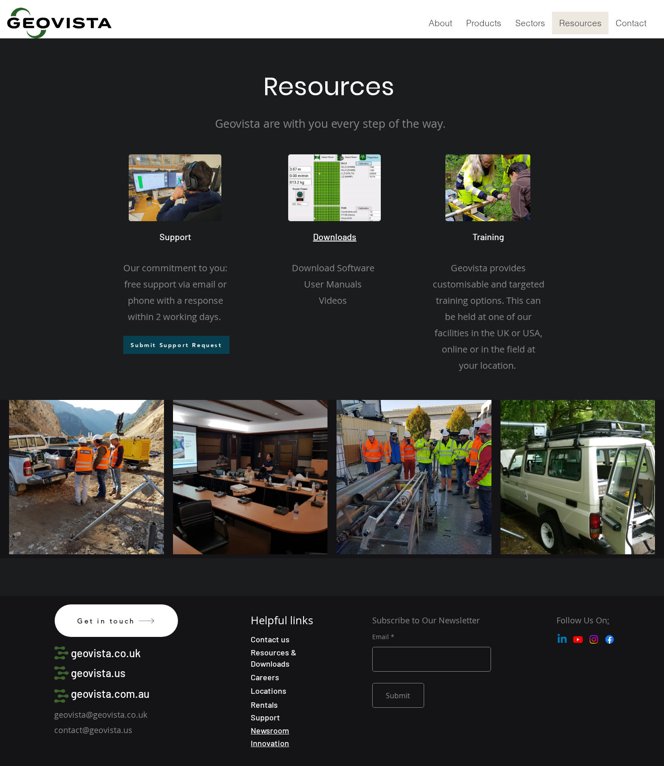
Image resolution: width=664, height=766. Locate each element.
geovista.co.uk (105, 652)
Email (380, 637)
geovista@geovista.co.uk (100, 714)
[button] (483, 23)
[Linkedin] (562, 639)
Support (265, 717)
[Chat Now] (175, 187)
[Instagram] (593, 639)
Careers (265, 677)
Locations (268, 691)
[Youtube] (578, 639)
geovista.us (98, 672)
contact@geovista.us (93, 729)
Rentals (264, 705)
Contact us (270, 639)
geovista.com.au (110, 693)
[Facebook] (609, 639)
